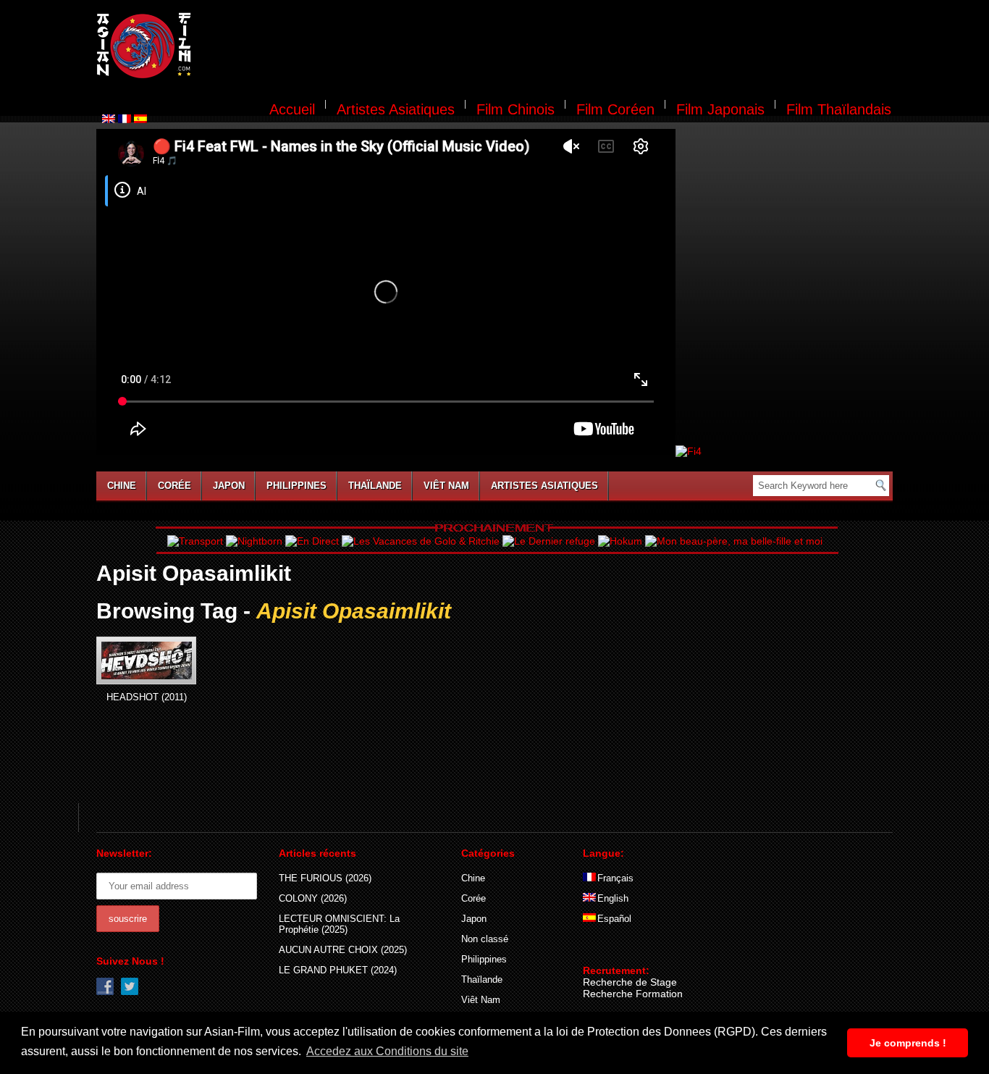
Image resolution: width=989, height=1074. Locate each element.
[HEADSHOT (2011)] (146, 660)
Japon (229, 485)
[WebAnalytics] (612, 949)
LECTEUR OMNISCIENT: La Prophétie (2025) (339, 924)
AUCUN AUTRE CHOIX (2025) (343, 949)
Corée (174, 485)
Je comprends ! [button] (908, 1043)
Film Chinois (515, 109)
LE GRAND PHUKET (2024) (338, 970)
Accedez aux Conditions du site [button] (387, 1051)
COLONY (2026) (313, 898)
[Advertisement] (551, 48)
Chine (121, 485)
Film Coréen (615, 109)
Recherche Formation (633, 993)
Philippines (296, 485)
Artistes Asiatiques (396, 109)
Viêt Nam (446, 485)
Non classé (484, 939)
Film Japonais (720, 109)
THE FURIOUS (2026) (325, 878)
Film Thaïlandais (838, 109)
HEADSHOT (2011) (146, 697)
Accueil (292, 109)
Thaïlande (375, 485)
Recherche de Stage (630, 982)
